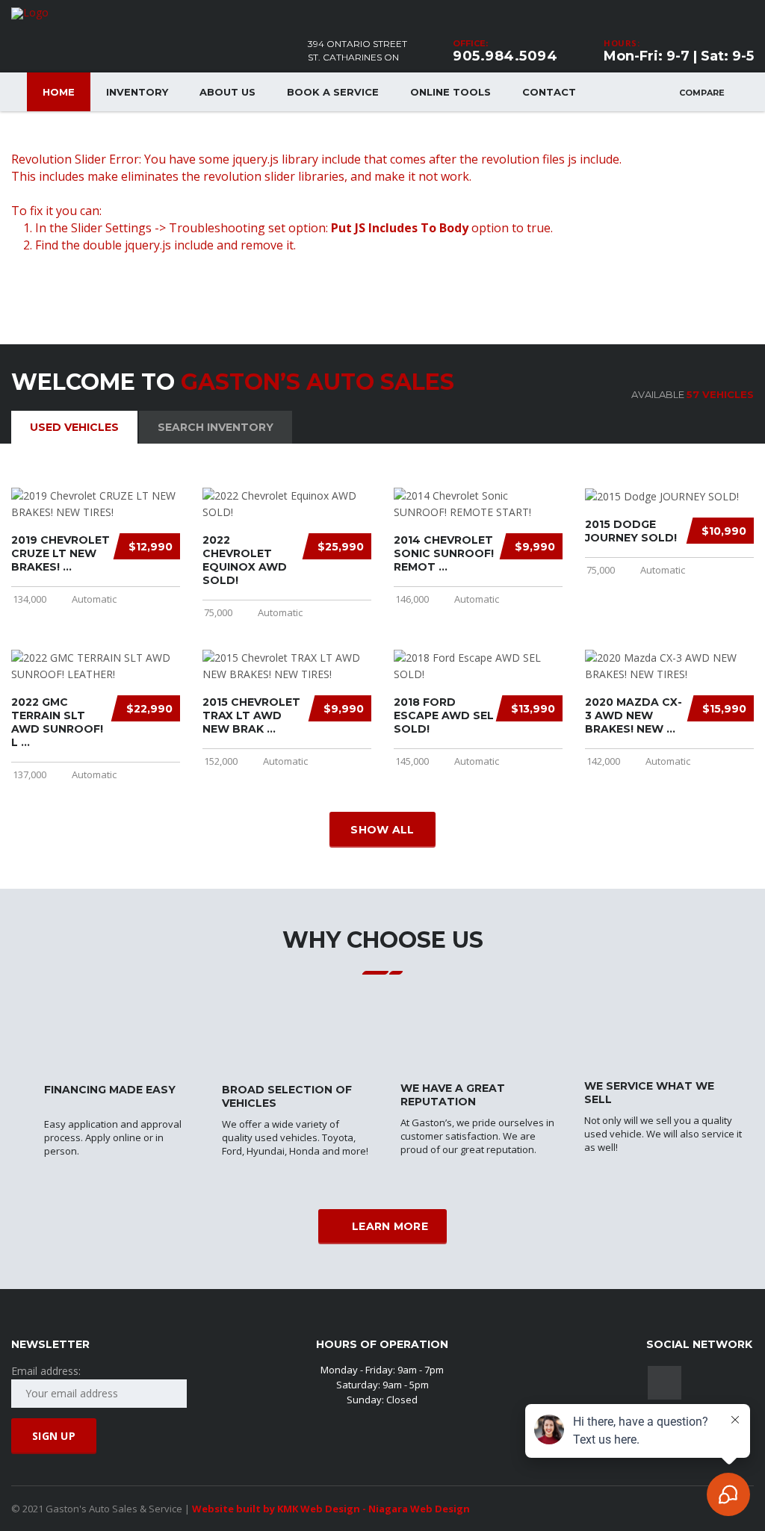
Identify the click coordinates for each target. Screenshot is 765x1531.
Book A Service (333, 92)
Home (59, 92)
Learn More (390, 1226)
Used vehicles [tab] (74, 427)
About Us (227, 92)
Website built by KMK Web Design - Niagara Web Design (331, 1508)
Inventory (137, 92)
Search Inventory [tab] (215, 427)
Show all (382, 829)
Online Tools (450, 92)
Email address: (46, 1371)
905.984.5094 (505, 56)
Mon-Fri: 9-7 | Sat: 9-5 (679, 56)
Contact (549, 92)
